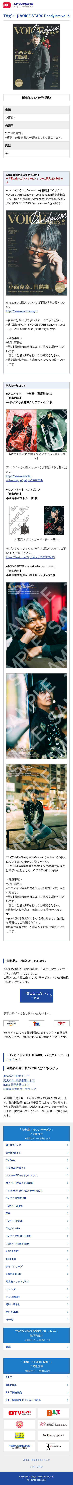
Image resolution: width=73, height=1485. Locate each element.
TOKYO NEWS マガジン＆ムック (18, 5)
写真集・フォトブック (18, 1281)
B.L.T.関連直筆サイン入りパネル (23, 1400)
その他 (9, 1319)
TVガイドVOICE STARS (18, 1236)
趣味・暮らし (13, 1304)
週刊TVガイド (13, 1145)
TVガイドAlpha (14, 1205)
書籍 (8, 1346)
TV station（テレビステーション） (25, 1190)
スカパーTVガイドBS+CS (19, 1183)
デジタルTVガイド (16, 1167)
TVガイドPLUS (14, 1221)
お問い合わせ (36, 1467)
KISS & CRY (12, 1251)
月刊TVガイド (13, 1152)
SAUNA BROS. (14, 1274)
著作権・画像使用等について (36, 1460)
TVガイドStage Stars (18, 1243)
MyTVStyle (12, 1312)
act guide (11, 1258)
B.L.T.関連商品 (14, 1392)
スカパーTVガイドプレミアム (22, 1175)
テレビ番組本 (13, 1296)
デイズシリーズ (14, 1266)
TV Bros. (11, 1160)
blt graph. (11, 1385)
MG (8, 1213)
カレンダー (12, 1289)
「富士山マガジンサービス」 (36, 995)
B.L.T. (9, 1377)
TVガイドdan (13, 1228)
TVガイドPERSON (16, 1198)
